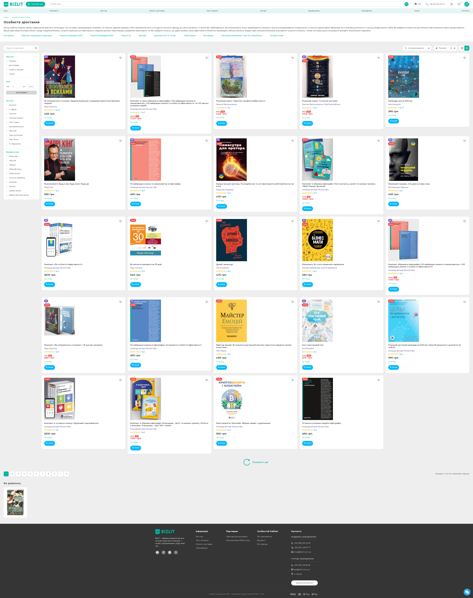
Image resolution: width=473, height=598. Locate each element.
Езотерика (9, 36)
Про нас (103, 11)
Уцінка (417, 11)
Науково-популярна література (37, 36)
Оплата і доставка (156, 11)
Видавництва (313, 11)
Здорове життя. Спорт (165, 36)
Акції (6, 11)
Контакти (465, 11)
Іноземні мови (276, 36)
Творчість (126, 36)
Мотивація (208, 36)
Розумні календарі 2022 (101, 36)
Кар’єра (142, 36)
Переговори (190, 36)
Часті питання (212, 11)
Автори (263, 11)
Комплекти (54, 11)
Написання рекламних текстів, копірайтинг (241, 36)
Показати (443, 48)
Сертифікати (367, 11)
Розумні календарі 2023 (71, 36)
